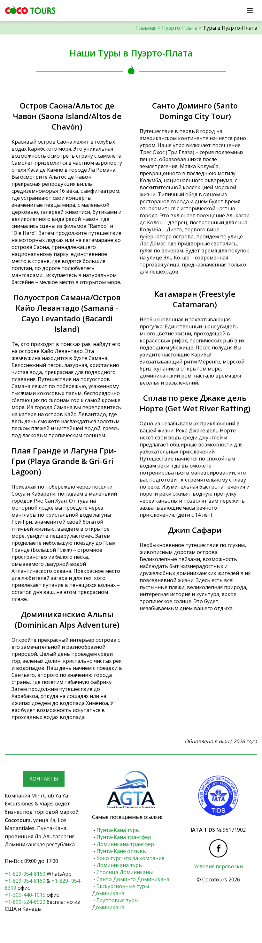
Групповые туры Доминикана (115, 904)
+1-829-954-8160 (25, 873)
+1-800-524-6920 (25, 901)
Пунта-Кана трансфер (123, 837)
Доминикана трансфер (125, 844)
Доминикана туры (119, 865)
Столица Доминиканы (124, 872)
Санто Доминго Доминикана (132, 879)
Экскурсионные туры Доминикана (120, 890)
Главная (146, 27)
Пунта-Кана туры (118, 830)
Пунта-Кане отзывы (121, 851)
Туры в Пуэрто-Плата (230, 27)
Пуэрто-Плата (179, 27)
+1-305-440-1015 (25, 894)
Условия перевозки (218, 866)
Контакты (43, 778)
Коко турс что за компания (130, 858)
